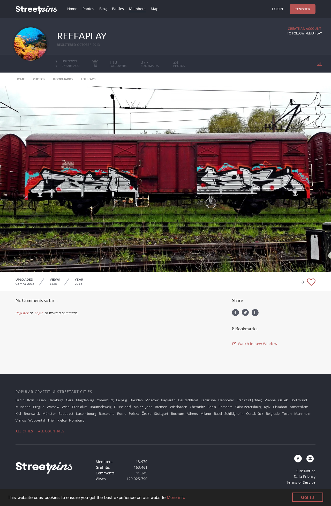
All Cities (24, 431)
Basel (218, 413)
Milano (205, 413)
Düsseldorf (122, 406)
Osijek (283, 400)
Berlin (20, 400)
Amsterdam (299, 406)
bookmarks (63, 79)
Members (137, 8)
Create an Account (304, 28)
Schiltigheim (234, 413)
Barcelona (106, 413)
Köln (30, 400)
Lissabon (280, 406)
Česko (147, 413)
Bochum (177, 413)
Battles (118, 8)
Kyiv (267, 406)
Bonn (211, 406)
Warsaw (53, 406)
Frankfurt (79, 406)
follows (88, 79)
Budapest (65, 413)
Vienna (270, 400)
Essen (41, 400)
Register (302, 9)
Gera (69, 400)
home (20, 79)
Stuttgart (161, 413)
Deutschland (188, 400)
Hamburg (55, 400)
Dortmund (298, 400)
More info (176, 497)
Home (72, 8)
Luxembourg (86, 413)
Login (277, 8)
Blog (103, 8)
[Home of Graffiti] (36, 9)
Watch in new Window (257, 343)
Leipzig (121, 400)
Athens (192, 413)
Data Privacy (304, 476)
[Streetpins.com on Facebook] (298, 459)
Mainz (138, 406)
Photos (88, 8)
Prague (38, 406)
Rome (121, 413)
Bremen (161, 406)
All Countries (51, 431)
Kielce (61, 420)
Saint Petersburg (248, 406)
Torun (287, 413)
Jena (149, 406)
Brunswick (32, 413)
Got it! (307, 497)
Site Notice (305, 470)
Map (155, 8)
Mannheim (302, 413)
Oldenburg (105, 400)
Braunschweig (101, 406)
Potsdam (226, 406)
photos (39, 79)
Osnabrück (254, 413)
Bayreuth (168, 400)
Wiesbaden (178, 406)
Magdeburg (85, 400)
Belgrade (273, 413)
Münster (49, 413)
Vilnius (21, 420)
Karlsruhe (208, 400)
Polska (134, 413)
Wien (66, 406)
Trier (51, 420)
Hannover (226, 400)
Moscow (152, 400)
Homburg (76, 420)
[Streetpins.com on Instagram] (310, 459)
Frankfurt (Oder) (249, 400)
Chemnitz (197, 406)
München (23, 406)
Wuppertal (36, 420)
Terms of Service (300, 482)
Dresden (136, 400)
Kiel (18, 413)
